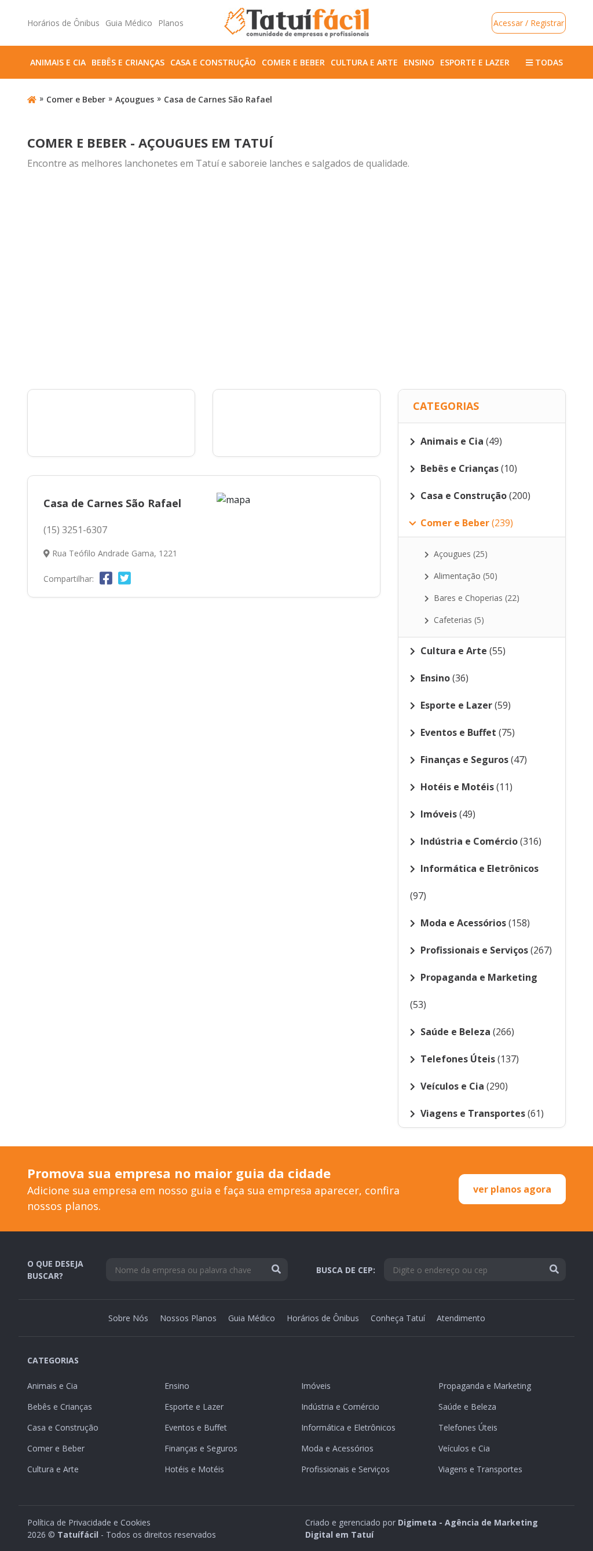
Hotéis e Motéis (194, 1469)
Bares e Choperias (475, 597)
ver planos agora (512, 1189)
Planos (171, 22)
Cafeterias (457, 619)
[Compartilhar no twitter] (124, 578)
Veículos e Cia (464, 1448)
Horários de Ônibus (63, 22)
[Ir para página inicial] (31, 99)
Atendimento (461, 1317)
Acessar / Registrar (528, 22)
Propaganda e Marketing (484, 1385)
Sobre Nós (128, 1317)
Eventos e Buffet (195, 1427)
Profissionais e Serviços (345, 1469)
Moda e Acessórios (337, 1448)
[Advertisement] (296, 280)
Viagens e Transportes (480, 1469)
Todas (548, 62)
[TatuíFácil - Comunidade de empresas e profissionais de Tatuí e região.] (296, 23)
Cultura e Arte (364, 62)
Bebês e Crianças (127, 62)
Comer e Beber (293, 62)
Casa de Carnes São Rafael (218, 99)
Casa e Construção (213, 62)
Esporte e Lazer (475, 62)
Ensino (419, 62)
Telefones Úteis (467, 1427)
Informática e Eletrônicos (348, 1427)
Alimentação (464, 575)
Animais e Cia (58, 62)
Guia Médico (128, 22)
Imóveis (316, 1385)
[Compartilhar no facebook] (106, 578)
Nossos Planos (188, 1317)
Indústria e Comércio (340, 1406)
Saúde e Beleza (467, 1406)
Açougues (134, 99)
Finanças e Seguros (200, 1448)
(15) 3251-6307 (75, 529)
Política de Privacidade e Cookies (89, 1522)
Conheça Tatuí (398, 1317)
